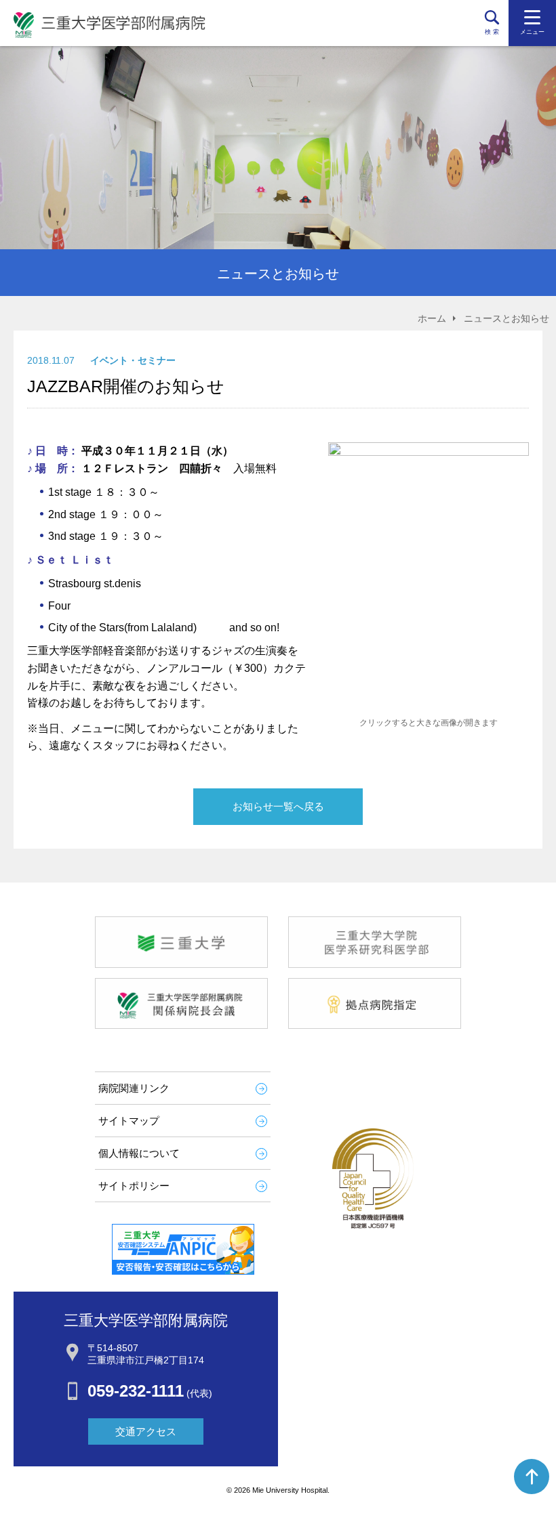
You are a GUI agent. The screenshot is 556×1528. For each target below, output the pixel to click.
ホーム (432, 318)
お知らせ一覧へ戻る (278, 806)
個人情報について (139, 1153)
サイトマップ (128, 1120)
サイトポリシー (134, 1185)
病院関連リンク (134, 1088)
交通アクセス (145, 1431)
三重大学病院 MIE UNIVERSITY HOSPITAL (109, 25)
